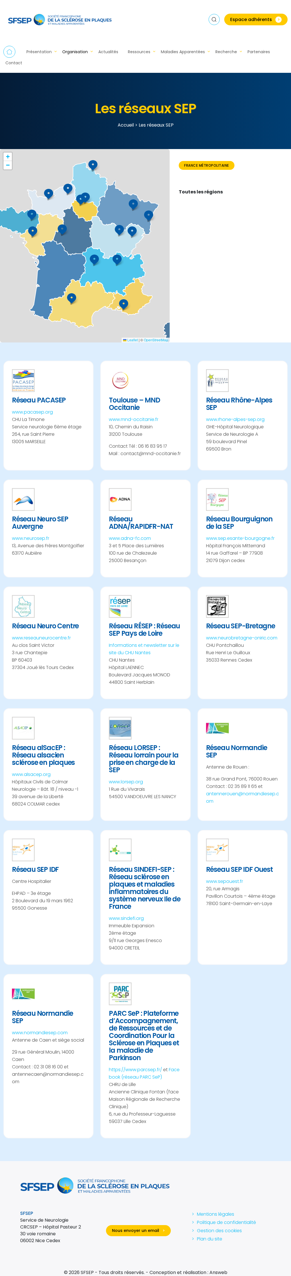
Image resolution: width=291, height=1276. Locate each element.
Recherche (226, 52)
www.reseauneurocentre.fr (41, 638)
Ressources (139, 52)
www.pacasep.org (32, 412)
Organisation (75, 52)
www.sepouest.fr (224, 881)
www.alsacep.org (31, 774)
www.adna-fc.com (130, 538)
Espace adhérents (255, 19)
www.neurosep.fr (30, 538)
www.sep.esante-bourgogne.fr (240, 538)
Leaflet (132, 339)
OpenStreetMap (156, 339)
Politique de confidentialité (226, 1222)
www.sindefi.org (126, 918)
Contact (13, 63)
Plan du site (209, 1239)
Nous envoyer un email (138, 1230)
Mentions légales (215, 1214)
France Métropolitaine (206, 165)
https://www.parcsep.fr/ (135, 1069)
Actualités (108, 52)
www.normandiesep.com (40, 1032)
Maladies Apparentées (183, 52)
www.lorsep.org (126, 782)
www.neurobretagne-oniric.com (241, 638)
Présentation (39, 52)
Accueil (9, 52)
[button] (123, 304)
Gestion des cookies (219, 1230)
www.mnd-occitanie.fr (133, 419)
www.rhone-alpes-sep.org (235, 419)
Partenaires (259, 52)
